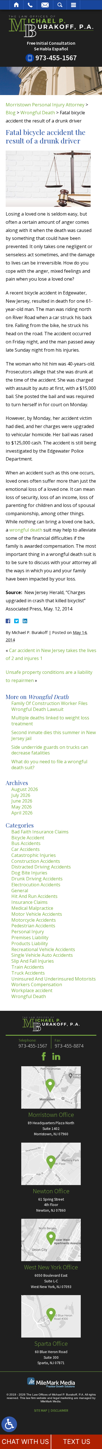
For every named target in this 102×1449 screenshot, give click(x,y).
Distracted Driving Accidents (41, 867)
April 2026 (22, 813)
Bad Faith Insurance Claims (40, 832)
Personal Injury (27, 931)
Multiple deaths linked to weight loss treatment (50, 721)
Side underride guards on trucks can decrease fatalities (49, 750)
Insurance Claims (29, 902)
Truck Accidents (28, 973)
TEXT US (76, 1442)
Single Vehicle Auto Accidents (42, 955)
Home (16, 5)
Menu (73, 5)
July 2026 (20, 795)
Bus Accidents (26, 843)
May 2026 (21, 807)
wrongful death (25, 530)
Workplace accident (31, 990)
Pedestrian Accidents (33, 926)
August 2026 (24, 789)
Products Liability (29, 943)
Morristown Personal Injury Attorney (45, 105)
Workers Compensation (36, 984)
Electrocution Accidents (35, 885)
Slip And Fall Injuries (32, 961)
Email (45, 5)
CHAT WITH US (25, 1442)
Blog (11, 112)
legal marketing (63, 1397)
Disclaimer (59, 1410)
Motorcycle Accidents (33, 920)
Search (60, 5)
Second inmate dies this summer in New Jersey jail (53, 735)
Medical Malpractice (32, 908)
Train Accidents (27, 967)
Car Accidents (25, 849)
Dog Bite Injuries (29, 873)
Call (30, 5)
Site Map (40, 1410)
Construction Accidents (35, 861)
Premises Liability (29, 937)
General (19, 890)
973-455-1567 (56, 57)
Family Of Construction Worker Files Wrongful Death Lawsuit (49, 706)
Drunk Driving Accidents (37, 879)
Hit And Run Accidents (34, 896)
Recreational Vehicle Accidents (43, 949)
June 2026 (21, 801)
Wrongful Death (37, 112)
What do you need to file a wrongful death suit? (49, 764)
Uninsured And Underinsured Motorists (53, 979)
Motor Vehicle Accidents (36, 914)
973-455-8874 (69, 1045)
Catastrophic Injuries (33, 855)
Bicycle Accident (27, 838)
